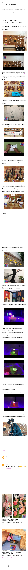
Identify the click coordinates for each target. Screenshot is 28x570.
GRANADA (8, 456)
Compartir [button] (4, 450)
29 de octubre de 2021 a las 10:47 (17, 456)
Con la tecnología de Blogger (15, 565)
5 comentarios (9, 557)
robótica (24, 73)
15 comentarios (10, 524)
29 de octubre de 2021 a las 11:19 (16, 464)
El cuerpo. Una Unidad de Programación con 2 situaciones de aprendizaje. (12, 520)
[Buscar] (25, 2)
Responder (8, 462)
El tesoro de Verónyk (9, 4)
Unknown (8, 464)
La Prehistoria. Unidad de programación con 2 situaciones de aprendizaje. (12, 553)
